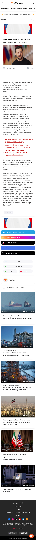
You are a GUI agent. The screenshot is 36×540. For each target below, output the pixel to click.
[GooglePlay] (12, 533)
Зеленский (8, 213)
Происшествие (27, 8)
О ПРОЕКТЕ (18, 515)
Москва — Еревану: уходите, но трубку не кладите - (18, 146)
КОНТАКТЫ (18, 506)
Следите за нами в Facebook (13, 248)
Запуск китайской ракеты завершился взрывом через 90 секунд (19, 141)
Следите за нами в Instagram (13, 237)
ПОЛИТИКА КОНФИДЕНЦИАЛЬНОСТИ (18, 512)
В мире (19, 8)
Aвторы (13, 8)
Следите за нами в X (11, 253)
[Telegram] (23, 519)
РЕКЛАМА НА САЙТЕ (18, 503)
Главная (27, 20)
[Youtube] (20, 519)
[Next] (34, 14)
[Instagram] (13, 519)
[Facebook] (9, 519)
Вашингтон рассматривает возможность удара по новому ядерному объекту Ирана (16, 152)
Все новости (5, 8)
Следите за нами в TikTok (12, 242)
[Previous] (2, 14)
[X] (16, 519)
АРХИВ (18, 509)
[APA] (18, 528)
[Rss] (27, 519)
